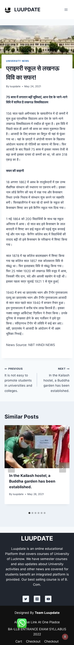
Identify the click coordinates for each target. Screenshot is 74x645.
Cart (18, 641)
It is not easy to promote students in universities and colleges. (18, 379)
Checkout (33, 641)
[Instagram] (37, 599)
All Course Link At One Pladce (37, 622)
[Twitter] (26, 599)
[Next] (62, 467)
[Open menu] (65, 9)
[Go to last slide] (11, 467)
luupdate (15, 86)
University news (17, 60)
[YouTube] (48, 599)
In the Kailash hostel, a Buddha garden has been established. (56, 379)
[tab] (29, 513)
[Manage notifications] (65, 637)
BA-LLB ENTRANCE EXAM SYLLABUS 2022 (37, 631)
